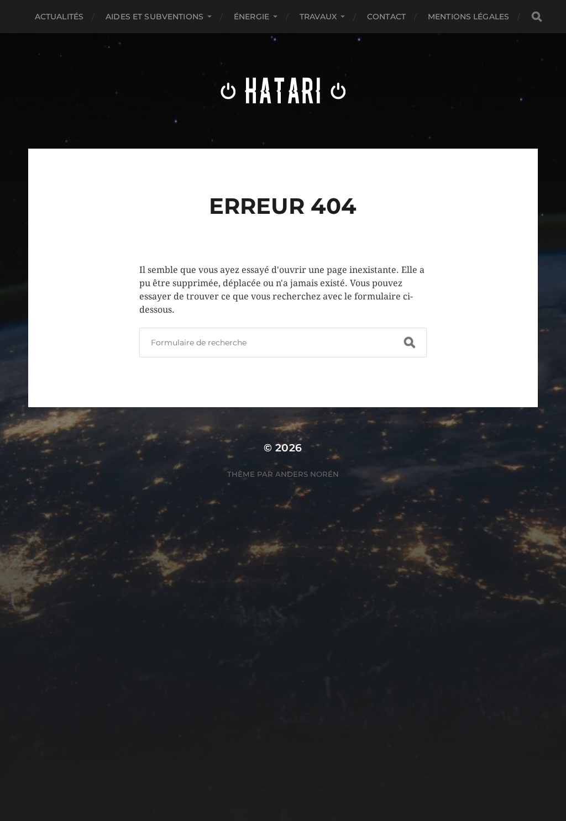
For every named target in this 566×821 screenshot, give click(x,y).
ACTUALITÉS (59, 17)
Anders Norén (307, 474)
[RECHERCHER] (536, 17)
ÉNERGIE (251, 17)
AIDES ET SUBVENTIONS (154, 17)
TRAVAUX (318, 17)
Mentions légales (468, 17)
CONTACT (386, 17)
